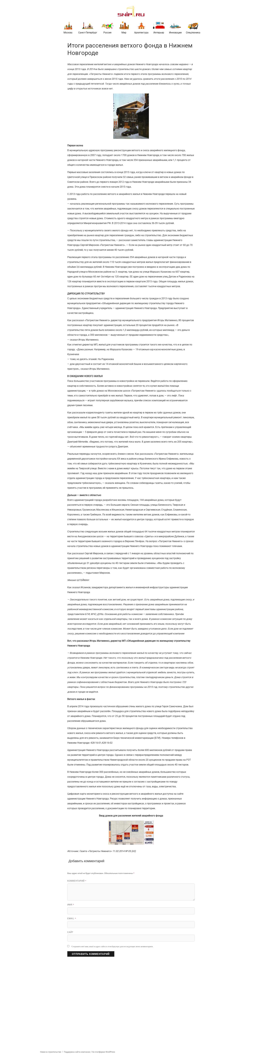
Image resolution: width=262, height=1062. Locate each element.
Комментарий (76, 880)
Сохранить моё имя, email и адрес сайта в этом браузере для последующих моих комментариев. (112, 946)
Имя (70, 904)
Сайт (70, 932)
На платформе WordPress (103, 1052)
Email (71, 918)
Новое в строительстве (50, 1052)
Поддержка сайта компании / (78, 1052)
